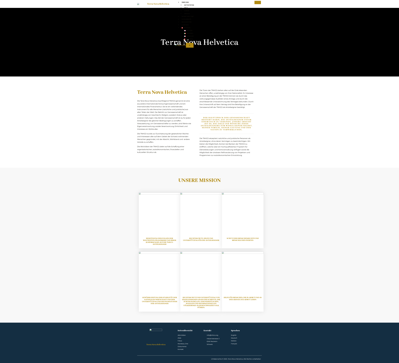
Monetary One (188, 16)
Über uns (185, 2)
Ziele (186, 8)
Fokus (186, 11)
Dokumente (186, 19)
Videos (187, 13)
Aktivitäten (189, 5)
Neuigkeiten (186, 22)
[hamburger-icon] (257, 2)
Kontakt (185, 25)
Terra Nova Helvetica (158, 4)
